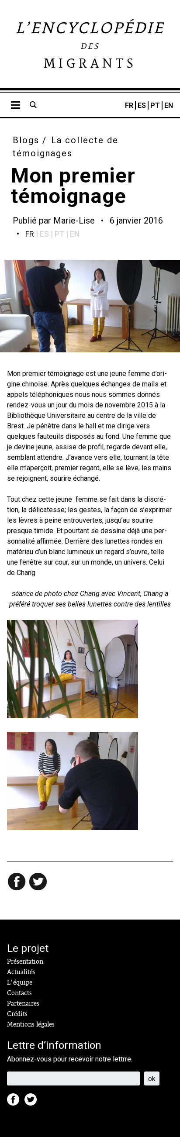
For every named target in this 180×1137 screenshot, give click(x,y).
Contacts (19, 993)
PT (155, 105)
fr (29, 233)
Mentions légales (31, 1024)
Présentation (25, 961)
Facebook (15, 1102)
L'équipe (19, 982)
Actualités (21, 972)
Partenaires (23, 1003)
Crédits (17, 1014)
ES (142, 105)
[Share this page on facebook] (17, 882)
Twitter (33, 1102)
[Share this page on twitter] (38, 882)
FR (129, 105)
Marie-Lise (74, 220)
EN (168, 105)
